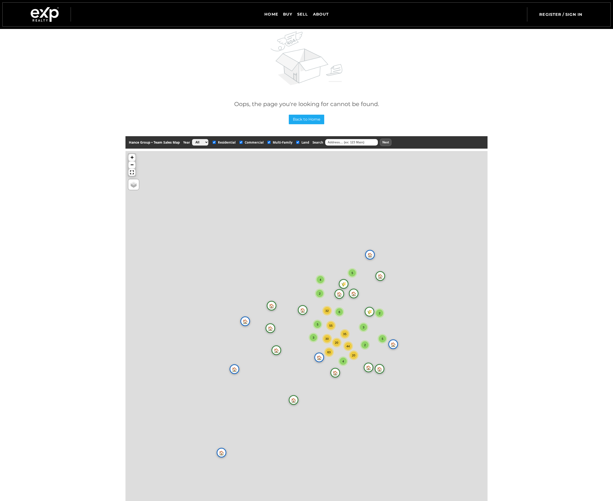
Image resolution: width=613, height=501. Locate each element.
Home (271, 14)
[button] (45, 14)
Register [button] (550, 14)
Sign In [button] (573, 14)
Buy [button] (287, 14)
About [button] (321, 14)
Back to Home (306, 119)
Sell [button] (302, 14)
